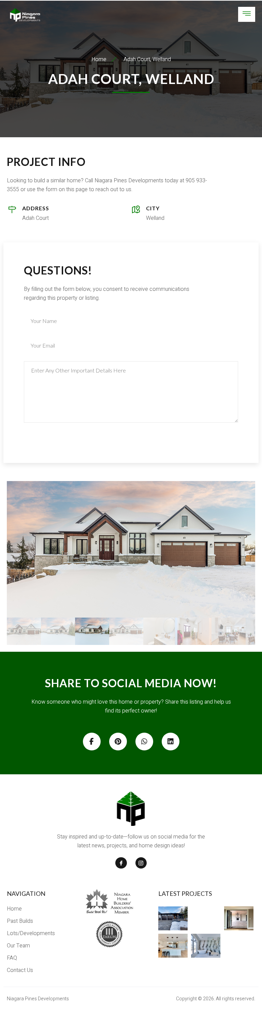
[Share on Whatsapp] (144, 741)
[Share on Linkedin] (170, 741)
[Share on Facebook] (92, 741)
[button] (131, 549)
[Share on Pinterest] (118, 741)
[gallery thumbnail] (24, 631)
